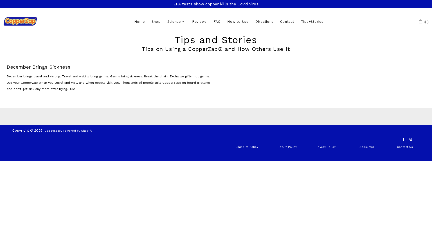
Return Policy (287, 146)
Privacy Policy (325, 146)
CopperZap (20, 21)
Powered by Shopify (77, 130)
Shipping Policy (247, 146)
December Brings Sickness (38, 67)
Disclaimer (366, 146)
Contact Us (405, 146)
